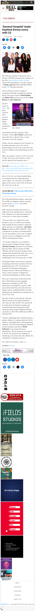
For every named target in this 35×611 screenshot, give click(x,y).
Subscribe (17, 591)
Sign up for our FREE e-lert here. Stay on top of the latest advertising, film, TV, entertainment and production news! (17, 168)
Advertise (17, 587)
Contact (17, 595)
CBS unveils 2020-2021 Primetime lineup (17, 192)
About (17, 583)
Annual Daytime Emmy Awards (18, 80)
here (25, 342)
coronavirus (15, 203)
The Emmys (9, 18)
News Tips (17, 599)
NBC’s (4, 108)
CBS (8, 87)
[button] (3, 8)
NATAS (11, 346)
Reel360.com (5, 604)
